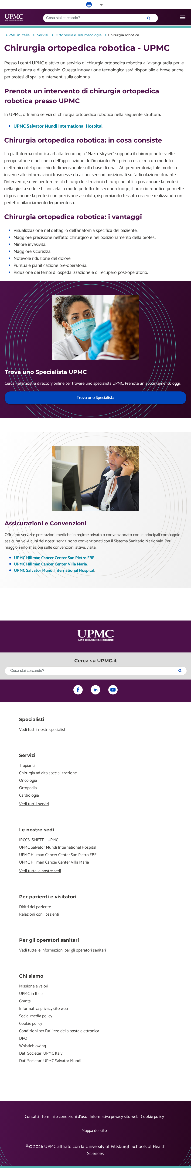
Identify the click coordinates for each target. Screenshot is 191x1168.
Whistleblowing (32, 1046)
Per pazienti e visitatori (47, 897)
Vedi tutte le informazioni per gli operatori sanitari (62, 950)
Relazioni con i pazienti (39, 914)
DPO (23, 1039)
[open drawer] (182, 17)
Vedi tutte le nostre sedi (40, 871)
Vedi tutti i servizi (34, 804)
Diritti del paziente (35, 907)
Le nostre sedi (36, 830)
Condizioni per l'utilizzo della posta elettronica (59, 1031)
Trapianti (27, 766)
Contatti (32, 1116)
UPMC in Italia (31, 994)
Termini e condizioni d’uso (64, 1116)
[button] (98, 4)
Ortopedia (28, 788)
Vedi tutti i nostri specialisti (42, 730)
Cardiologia (29, 795)
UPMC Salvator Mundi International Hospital (58, 126)
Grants (25, 1001)
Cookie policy (30, 1024)
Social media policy (35, 1016)
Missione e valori (33, 986)
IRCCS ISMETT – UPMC (38, 840)
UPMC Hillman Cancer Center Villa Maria (50, 564)
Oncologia (28, 781)
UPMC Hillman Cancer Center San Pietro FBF (54, 557)
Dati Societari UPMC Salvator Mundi (50, 1061)
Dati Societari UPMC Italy (40, 1053)
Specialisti (31, 719)
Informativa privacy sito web (43, 1009)
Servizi (27, 755)
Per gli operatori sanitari (49, 940)
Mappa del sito (94, 1130)
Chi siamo (31, 976)
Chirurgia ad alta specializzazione (48, 773)
